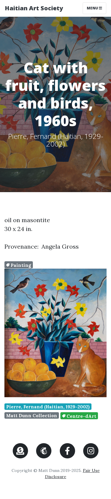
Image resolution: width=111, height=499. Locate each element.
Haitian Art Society (34, 8)
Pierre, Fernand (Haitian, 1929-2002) (48, 407)
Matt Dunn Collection (31, 415)
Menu (96, 8)
